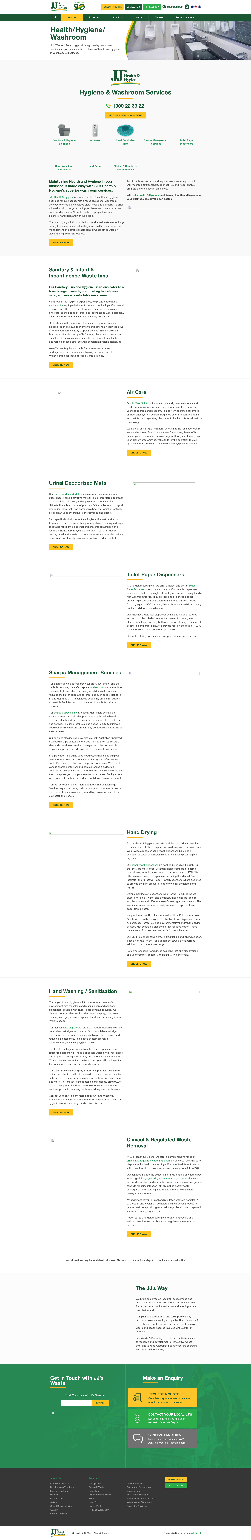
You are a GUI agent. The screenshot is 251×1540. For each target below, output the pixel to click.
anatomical (183, 1178)
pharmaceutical (167, 1178)
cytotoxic (151, 1178)
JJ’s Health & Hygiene (61, 197)
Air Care (95, 140)
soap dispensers (71, 1027)
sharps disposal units (66, 712)
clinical (141, 1178)
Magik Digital (194, 1533)
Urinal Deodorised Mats (67, 494)
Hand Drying (95, 166)
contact (129, 1260)
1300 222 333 (174, 6)
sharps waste (100, 687)
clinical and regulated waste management (150, 1160)
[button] (61, 242)
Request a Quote (163, 1394)
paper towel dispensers (145, 864)
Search (100, 1403)
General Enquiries (164, 1435)
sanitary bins (56, 305)
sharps (195, 1178)
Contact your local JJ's (170, 1414)
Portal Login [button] (152, 7)
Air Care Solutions (142, 403)
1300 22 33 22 (128, 106)
